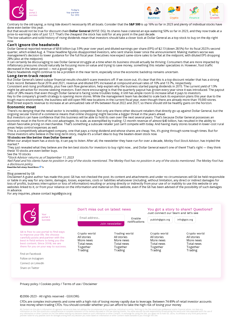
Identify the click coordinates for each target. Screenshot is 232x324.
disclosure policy (21, 164)
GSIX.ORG (73, 296)
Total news (85, 243)
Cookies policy (50, 284)
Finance (194, 17)
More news (85, 240)
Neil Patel (13, 161)
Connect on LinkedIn (32, 263)
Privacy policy (29, 284)
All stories (84, 237)
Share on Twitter (29, 268)
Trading (83, 250)
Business (154, 17)
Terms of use (72, 284)
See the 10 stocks (19, 154)
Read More (33, 167)
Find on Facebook (30, 253)
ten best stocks (78, 147)
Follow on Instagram (32, 258)
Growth (214, 17)
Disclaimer (90, 284)
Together (84, 247)
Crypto (174, 17)
